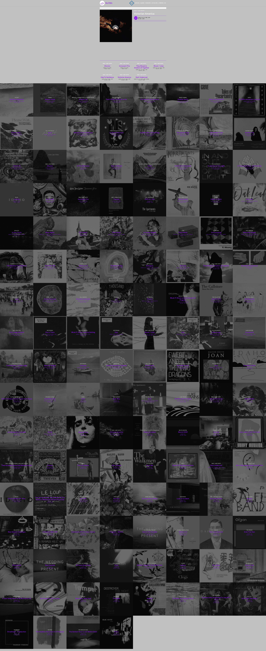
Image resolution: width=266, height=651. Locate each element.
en (165, 3)
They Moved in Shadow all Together (141, 67)
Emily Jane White (139, 11)
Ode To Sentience (107, 77)
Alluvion (107, 66)
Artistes (137, 3)
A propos (160, 3)
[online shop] (136, 18)
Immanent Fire (124, 66)
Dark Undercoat (141, 77)
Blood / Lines (159, 66)
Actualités (154, 3)
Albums (142, 3)
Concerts (148, 3)
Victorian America (124, 77)
